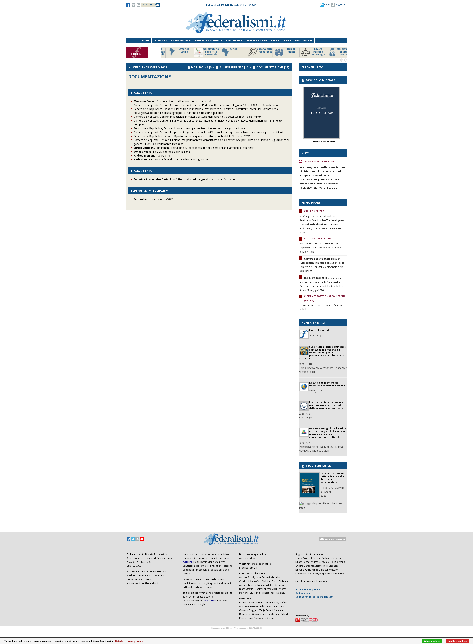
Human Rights (285, 50)
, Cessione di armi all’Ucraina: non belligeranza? (172, 101)
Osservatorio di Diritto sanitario (339, 52)
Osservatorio (181, 40)
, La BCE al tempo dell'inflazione (162, 151)
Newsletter (304, 40)
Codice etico (302, 593)
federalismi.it (210, 600)
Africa (227, 49)
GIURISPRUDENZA (232, 67)
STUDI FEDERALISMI (319, 466)
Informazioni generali (308, 589)
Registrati (340, 4)
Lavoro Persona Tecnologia (312, 52)
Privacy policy (133, 641)
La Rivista (160, 40)
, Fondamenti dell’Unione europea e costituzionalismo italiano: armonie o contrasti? (194, 147)
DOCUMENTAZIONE (269, 67)
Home (145, 40)
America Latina (178, 50)
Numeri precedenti (208, 40)
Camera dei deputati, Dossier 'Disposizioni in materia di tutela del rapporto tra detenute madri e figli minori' (198, 116)
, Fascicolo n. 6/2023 (154, 199)
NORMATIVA (199, 67)
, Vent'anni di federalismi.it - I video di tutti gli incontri (172, 159)
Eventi (275, 40)
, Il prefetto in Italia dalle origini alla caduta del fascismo (184, 179)
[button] (325, 4)
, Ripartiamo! (152, 155)
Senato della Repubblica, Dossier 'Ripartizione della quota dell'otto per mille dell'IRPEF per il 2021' (192, 136)
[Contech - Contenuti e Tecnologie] (306, 619)
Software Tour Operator (236, 632)
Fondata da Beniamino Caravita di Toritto (231, 4)
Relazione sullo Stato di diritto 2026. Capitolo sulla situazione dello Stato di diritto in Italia (321, 247)
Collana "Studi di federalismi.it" (314, 596)
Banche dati (234, 40)
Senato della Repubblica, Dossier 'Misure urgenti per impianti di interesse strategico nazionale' (190, 128)
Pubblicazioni (257, 40)
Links (287, 40)
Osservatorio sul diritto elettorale (205, 52)
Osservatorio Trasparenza (258, 50)
